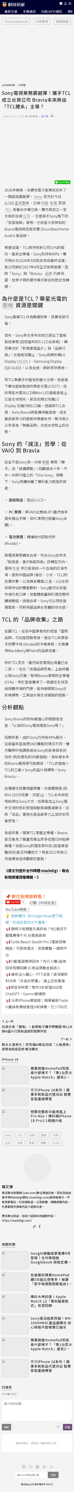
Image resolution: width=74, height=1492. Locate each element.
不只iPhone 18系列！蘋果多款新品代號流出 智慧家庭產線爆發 (51, 1094)
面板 (44, 1135)
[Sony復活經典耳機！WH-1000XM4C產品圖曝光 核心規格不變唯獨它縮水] (15, 1325)
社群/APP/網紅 (51, 11)
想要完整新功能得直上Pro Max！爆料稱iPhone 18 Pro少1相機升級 (51, 1116)
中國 (19, 1143)
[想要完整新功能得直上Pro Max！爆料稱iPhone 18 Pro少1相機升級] (15, 1118)
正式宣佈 (22, 203)
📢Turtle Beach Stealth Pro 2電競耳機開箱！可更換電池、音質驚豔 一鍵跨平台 (36, 948)
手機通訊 (29, 11)
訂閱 (53, 1475)
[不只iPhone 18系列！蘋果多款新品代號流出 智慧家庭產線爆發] (15, 1097)
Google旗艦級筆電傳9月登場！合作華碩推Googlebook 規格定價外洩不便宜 (51, 1257)
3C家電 (22, 85)
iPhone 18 (10, 1059)
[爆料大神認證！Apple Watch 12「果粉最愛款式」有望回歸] (15, 1303)
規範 (6, 1427)
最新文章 (10, 11)
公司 (7, 1143)
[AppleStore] (50, 1466)
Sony (8, 1135)
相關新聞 (8, 1244)
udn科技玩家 (8, 85)
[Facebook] (23, 1466)
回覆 (67, 1427)
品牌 (32, 1135)
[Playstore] (43, 1466)
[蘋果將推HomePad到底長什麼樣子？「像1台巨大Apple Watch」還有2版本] (15, 1075)
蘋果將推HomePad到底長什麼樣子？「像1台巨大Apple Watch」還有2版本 (51, 1072)
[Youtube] (61, 4)
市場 (55, 1135)
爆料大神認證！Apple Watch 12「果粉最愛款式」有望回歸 (50, 1301)
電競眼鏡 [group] (62, 21)
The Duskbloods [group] (16, 21)
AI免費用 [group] (42, 21)
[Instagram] (30, 1466)
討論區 (7, 1387)
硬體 (43, 1143)
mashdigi (49, 870)
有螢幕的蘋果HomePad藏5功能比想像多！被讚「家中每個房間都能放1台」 (50, 1279)
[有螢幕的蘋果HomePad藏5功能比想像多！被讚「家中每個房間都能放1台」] (15, 1282)
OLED (55, 1143)
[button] (65, 4)
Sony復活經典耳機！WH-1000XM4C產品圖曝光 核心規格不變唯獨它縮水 (51, 1322)
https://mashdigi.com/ (17, 1220)
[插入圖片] (58, 1427)
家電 (31, 1143)
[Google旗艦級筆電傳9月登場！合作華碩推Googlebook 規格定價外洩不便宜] (15, 1260)
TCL (20, 1135)
